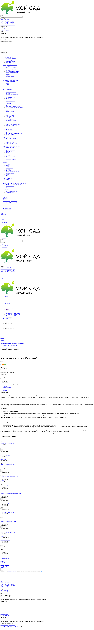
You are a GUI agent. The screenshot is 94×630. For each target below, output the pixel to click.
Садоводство (4, 566)
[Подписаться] (2, 570)
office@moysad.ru (5, 30)
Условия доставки (7, 208)
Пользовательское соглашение (10, 202)
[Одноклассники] (3, 364)
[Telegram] (6, 364)
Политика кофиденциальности (10, 201)
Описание (5, 386)
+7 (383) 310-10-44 (8, 23)
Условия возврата (7, 209)
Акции (2, 561)
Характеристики (7, 387)
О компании (3, 562)
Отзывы (5, 199)
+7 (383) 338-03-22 (5, 19)
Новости (5, 197)
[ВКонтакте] (1, 364)
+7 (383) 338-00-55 (7, 22)
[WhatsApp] (5, 364)
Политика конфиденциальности (8, 625)
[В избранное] (2, 361)
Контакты (3, 567)
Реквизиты (5, 198)
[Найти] (3, 18)
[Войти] (1, 275)
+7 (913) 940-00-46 (8, 25)
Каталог (2, 560)
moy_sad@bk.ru (4, 28)
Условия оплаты (6, 207)
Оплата (4, 389)
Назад (7, 309)
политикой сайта (12, 571)
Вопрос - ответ (6, 211)
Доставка (5, 390)
